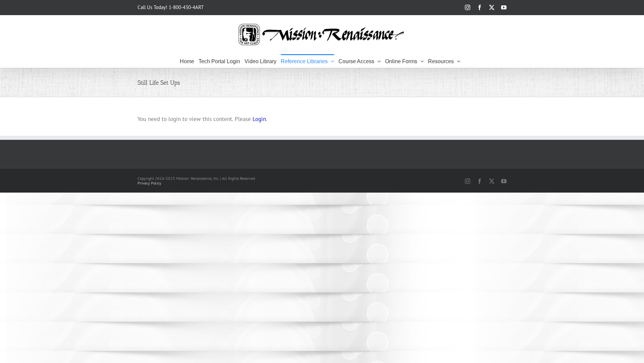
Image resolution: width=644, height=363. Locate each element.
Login (259, 119)
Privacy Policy (149, 183)
